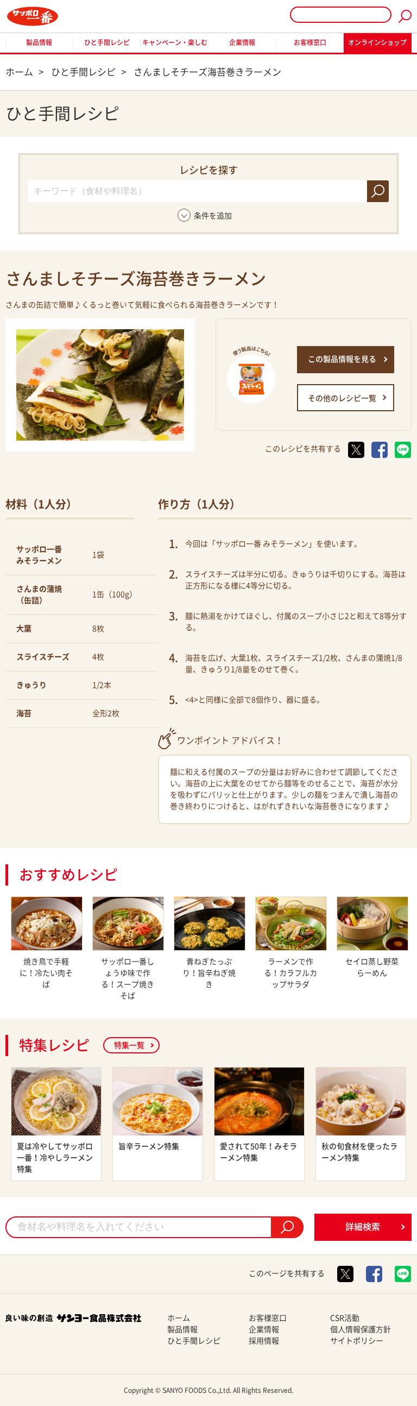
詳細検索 (362, 1226)
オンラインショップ (377, 42)
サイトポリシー (356, 1341)
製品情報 (39, 42)
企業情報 (242, 42)
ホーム (178, 1318)
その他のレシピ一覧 (342, 398)
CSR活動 (344, 1318)
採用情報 (264, 1341)
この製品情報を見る (342, 359)
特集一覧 (129, 1045)
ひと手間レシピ (107, 42)
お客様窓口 (310, 42)
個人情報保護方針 (360, 1329)
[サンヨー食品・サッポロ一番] (32, 16)
